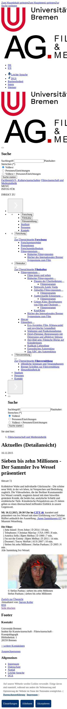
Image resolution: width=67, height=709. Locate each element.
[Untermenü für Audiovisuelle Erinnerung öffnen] (61, 296)
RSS (3, 605)
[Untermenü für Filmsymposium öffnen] (38, 252)
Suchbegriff (7, 160)
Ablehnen (27, 703)
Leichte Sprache (16, 672)
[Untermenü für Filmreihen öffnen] (33, 323)
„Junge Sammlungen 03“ (49, 518)
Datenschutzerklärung (14, 695)
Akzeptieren (43, 703)
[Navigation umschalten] (2, 147)
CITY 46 (39, 512)
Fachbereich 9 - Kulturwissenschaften (20, 180)
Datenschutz (14, 666)
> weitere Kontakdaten (13, 645)
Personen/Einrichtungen (17, 170)
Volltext (9, 167)
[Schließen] (15, 237)
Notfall (11, 669)
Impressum (13, 664)
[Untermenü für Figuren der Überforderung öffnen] (63, 282)
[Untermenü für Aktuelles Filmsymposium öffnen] (62, 290)
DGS (10, 675)
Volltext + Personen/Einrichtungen (23, 173)
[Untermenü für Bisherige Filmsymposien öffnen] (54, 279)
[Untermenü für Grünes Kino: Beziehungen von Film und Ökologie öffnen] (59, 305)
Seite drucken (8, 608)
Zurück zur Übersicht (12, 599)
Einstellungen (10, 703)
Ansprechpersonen (10, 651)
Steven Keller (26, 602)
